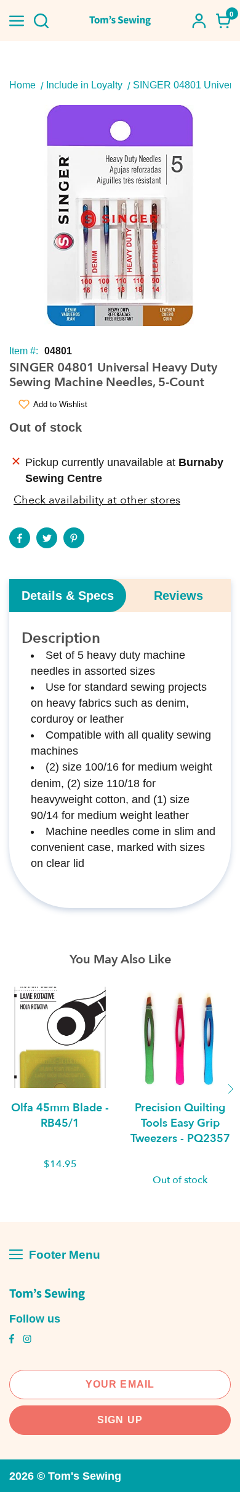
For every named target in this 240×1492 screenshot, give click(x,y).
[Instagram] (27, 1340)
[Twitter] (46, 537)
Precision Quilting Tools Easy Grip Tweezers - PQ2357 (180, 1123)
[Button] (41, 21)
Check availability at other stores (97, 500)
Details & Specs (68, 595)
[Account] (198, 21)
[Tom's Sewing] (120, 20)
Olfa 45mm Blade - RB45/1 (60, 1115)
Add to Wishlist (60, 404)
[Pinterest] (73, 537)
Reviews (178, 595)
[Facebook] (19, 537)
